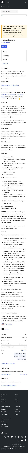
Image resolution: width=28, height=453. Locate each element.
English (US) (24, 350)
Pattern (17, 402)
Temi (16, 397)
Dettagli (5, 52)
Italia (6, 433)
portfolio (16, 356)
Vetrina (16, 394)
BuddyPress (5, 426)
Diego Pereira (6, 42)
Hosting (3, 399)
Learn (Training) (5, 406)
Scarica (4, 46)
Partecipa (17, 406)
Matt (3, 421)
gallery (24, 353)
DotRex (6, 329)
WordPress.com (6, 419)
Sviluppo (5, 59)
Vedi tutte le (23, 374)
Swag (17, 414)
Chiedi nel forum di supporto (8, 385)
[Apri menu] (25, 2)
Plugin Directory (5, 6)
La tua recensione (6, 374)
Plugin (16, 399)
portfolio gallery (22, 356)
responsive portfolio (21, 359)
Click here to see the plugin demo (10, 85)
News (2, 397)
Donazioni (18, 411)
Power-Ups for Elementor (8, 94)
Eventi (16, 409)
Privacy (3, 402)
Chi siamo (4, 394)
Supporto (5, 63)
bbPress (4, 424)
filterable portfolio (18, 353)
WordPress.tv (5, 414)
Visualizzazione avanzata (8, 363)
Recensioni (6, 55)
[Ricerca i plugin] (16, 11)
